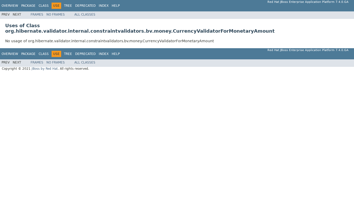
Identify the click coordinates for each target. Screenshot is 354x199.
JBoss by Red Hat (45, 68)
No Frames (55, 14)
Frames (37, 14)
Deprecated (85, 6)
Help (116, 6)
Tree (68, 6)
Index (104, 6)
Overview (10, 6)
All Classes (84, 14)
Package (28, 6)
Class (44, 6)
